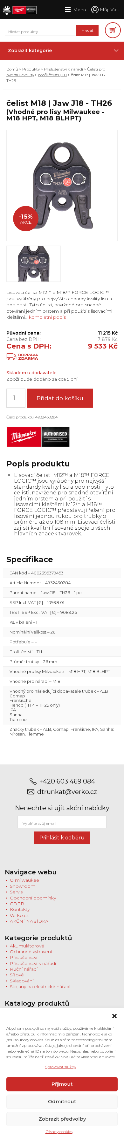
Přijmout (62, 1084)
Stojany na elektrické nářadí (40, 986)
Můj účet (109, 9)
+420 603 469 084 (67, 781)
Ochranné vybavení (31, 951)
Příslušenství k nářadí (63, 69)
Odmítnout (62, 1101)
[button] (114, 1016)
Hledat (87, 30)
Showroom (22, 886)
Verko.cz (19, 915)
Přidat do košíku (60, 398)
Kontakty (20, 909)
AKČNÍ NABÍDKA (29, 921)
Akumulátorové (27, 946)
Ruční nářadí (24, 969)
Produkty (31, 69)
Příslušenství (23, 957)
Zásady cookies (58, 1131)
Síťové (17, 975)
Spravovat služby (60, 1066)
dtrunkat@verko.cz (67, 792)
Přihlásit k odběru (62, 838)
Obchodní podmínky (33, 898)
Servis (16, 892)
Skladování (21, 981)
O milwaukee (24, 880)
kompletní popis (47, 317)
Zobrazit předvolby (62, 1119)
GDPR (17, 903)
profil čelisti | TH (52, 74)
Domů (12, 69)
